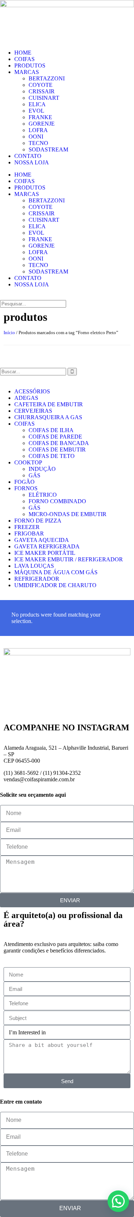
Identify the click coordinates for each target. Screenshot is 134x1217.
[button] (67, 297)
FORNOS (26, 488)
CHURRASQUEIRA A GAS (48, 417)
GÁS (34, 475)
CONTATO (27, 156)
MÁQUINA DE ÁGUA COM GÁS (56, 572)
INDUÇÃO (42, 469)
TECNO (38, 143)
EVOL (36, 111)
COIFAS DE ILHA (51, 430)
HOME (22, 53)
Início (9, 332)
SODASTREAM (48, 149)
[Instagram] (12, 706)
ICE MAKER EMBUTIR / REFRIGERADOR (68, 559)
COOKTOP (28, 462)
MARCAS (26, 72)
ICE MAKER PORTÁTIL (44, 553)
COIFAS (24, 59)
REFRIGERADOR (36, 579)
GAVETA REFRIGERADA (47, 546)
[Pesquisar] (72, 371)
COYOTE (41, 85)
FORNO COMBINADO (57, 501)
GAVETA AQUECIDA (41, 540)
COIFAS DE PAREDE (55, 437)
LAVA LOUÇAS (34, 566)
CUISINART (44, 98)
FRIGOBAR (29, 533)
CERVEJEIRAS (33, 411)
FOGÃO (24, 482)
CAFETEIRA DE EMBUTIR (48, 404)
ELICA (37, 104)
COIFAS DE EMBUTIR (57, 449)
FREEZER (27, 527)
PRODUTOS (29, 65)
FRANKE (40, 117)
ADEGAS (26, 398)
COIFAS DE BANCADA (59, 443)
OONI (36, 137)
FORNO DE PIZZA (37, 521)
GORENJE (42, 124)
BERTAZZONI (47, 78)
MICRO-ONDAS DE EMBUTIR (67, 514)
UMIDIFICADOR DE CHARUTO (55, 585)
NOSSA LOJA (31, 162)
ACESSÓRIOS (32, 391)
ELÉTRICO (43, 495)
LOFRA (38, 130)
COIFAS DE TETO (52, 456)
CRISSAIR (42, 91)
